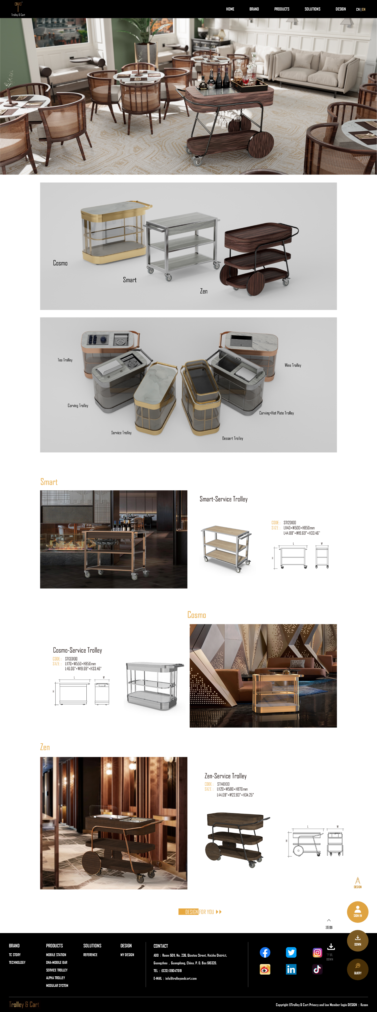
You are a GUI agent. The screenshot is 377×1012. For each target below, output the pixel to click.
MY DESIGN (127, 954)
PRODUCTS (281, 9)
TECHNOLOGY (17, 962)
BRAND (254, 9)
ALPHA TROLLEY (55, 977)
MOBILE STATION (56, 954)
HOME (230, 9)
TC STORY (15, 954)
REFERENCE (90, 954)
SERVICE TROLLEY (56, 970)
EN (363, 9)
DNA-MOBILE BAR (56, 962)
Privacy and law (319, 1004)
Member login (339, 1004)
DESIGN (341, 9)
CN (358, 9)
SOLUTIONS (312, 9)
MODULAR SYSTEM (57, 985)
